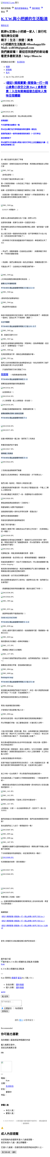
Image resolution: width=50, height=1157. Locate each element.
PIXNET (11, 1121)
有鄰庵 (4, 374)
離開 (14, 1152)
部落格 (9, 70)
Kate (3, 964)
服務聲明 (26, 1123)
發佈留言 (5, 1011)
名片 (8, 73)
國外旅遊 (20, 985)
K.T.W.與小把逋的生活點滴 (24, 19)
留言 (20, 978)
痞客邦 (14, 978)
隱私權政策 (43, 1121)
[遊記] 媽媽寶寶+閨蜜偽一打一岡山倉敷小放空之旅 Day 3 (22, 916)
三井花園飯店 (37, 142)
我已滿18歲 (6, 1152)
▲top (3, 992)
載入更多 (5, 996)
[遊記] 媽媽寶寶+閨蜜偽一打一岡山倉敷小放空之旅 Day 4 (22, 921)
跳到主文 (5, 25)
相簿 (8, 67)
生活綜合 (21, 62)
